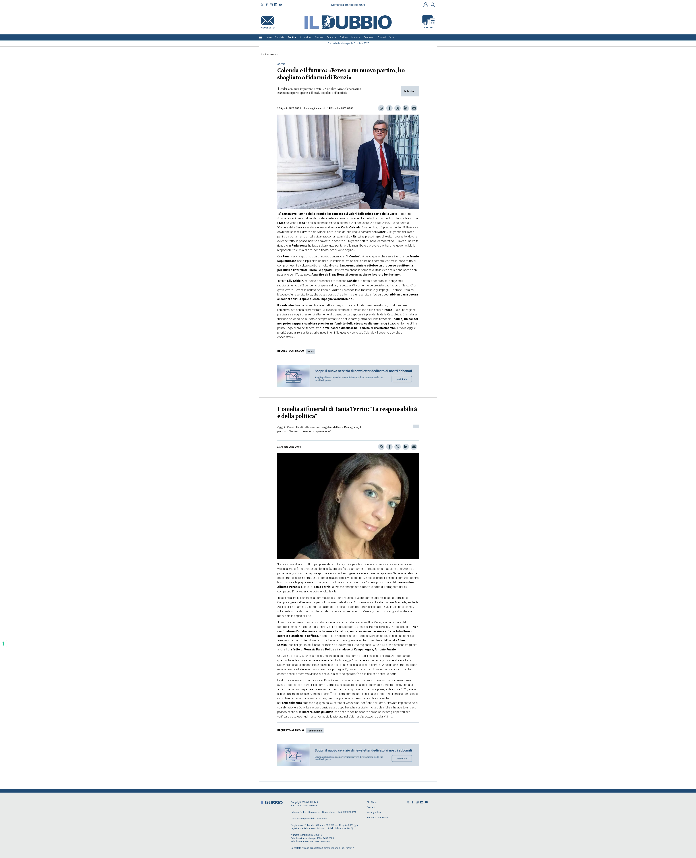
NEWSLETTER (268, 27)
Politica (274, 54)
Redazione (410, 91)
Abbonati (429, 27)
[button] (426, 4)
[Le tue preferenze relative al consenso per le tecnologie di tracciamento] (3, 643)
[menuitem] (268, 37)
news (310, 351)
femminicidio (314, 730)
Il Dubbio (265, 54)
